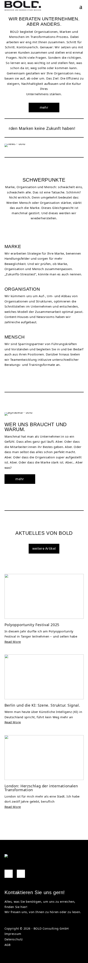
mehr (44, 107)
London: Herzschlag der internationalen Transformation (41, 787)
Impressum (13, 934)
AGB (8, 945)
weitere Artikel (44, 548)
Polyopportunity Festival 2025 (32, 624)
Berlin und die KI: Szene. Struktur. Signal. (42, 705)
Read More (13, 642)
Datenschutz (14, 939)
